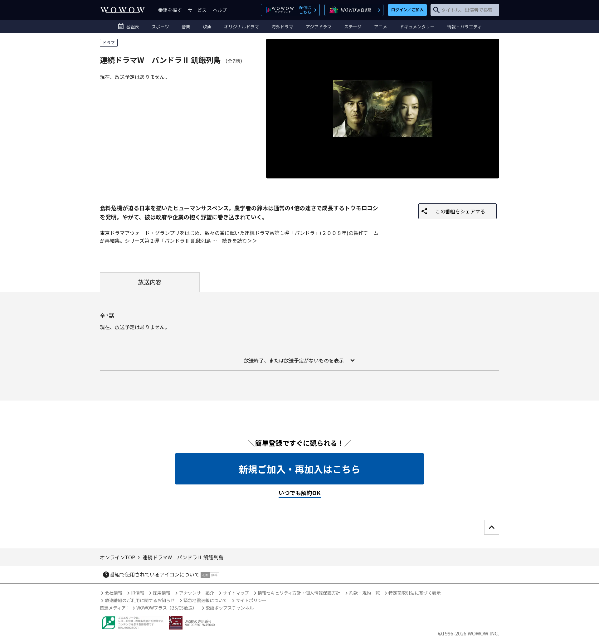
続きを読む (234, 240)
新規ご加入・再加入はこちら (299, 469)
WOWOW (122, 10)
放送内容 (150, 282)
